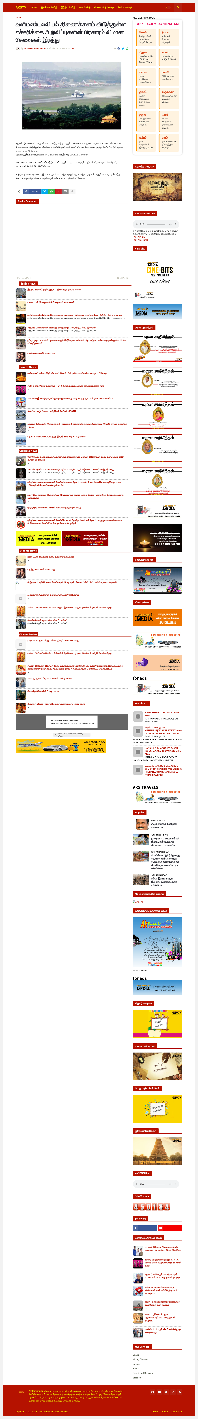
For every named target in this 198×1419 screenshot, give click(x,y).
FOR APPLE (139, 237)
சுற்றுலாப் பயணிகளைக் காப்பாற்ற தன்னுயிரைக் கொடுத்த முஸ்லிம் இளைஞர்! (62, 327)
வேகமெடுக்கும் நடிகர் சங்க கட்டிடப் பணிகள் (47, 620)
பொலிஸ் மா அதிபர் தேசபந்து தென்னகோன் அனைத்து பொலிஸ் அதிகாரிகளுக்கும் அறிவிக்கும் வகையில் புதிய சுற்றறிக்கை (165, 862)
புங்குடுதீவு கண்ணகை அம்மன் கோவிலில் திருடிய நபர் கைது (54, 507)
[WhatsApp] (127, 48)
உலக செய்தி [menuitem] (85, 7)
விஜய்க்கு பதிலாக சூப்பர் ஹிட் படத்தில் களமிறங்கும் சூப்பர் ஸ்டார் (56, 704)
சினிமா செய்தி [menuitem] (125, 7)
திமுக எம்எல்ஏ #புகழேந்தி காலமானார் (164, 825)
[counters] (151, 1210)
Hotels (136, 1368)
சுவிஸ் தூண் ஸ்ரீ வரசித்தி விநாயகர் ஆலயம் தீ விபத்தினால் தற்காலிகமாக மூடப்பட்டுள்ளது (67, 373)
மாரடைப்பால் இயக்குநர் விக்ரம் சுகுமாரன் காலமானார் (51, 302)
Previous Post (24, 278)
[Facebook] (118, 48)
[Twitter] (123, 48)
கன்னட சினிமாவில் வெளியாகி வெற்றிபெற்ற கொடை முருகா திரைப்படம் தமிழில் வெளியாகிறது (70, 607)
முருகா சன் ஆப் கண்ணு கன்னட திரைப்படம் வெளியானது (53, 595)
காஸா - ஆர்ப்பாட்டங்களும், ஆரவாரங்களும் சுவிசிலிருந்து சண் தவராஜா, (160, 1317)
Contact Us (177, 1411)
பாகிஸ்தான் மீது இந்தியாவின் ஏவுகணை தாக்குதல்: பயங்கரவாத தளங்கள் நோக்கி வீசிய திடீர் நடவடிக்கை (75, 315)
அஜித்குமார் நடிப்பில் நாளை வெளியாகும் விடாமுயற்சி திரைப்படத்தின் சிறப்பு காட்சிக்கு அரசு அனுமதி (72, 582)
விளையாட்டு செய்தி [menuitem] (104, 7)
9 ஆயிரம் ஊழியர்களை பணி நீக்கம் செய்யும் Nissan (52, 411)
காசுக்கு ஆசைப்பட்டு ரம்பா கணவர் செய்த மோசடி (50, 678)
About (165, 1411)
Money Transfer (140, 1359)
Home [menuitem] (34, 7)
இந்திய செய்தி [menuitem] (68, 7)
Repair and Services (143, 1373)
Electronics (138, 1377)
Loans (136, 1355)
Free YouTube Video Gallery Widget (70, 735)
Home (19, 17)
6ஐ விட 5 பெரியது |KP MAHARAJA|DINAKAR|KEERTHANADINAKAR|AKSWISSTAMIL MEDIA (163, 730)
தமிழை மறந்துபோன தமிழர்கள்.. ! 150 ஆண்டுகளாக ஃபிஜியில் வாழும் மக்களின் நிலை (66, 386)
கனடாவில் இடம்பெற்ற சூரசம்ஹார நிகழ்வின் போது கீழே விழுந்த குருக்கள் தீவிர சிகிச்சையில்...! (70, 398)
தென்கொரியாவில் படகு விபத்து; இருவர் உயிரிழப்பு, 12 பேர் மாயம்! (57, 436)
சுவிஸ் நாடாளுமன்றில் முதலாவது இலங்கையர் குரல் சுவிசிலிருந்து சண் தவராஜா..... (161, 1290)
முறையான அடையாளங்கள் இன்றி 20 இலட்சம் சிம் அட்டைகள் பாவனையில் (165, 841)
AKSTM (21, 7)
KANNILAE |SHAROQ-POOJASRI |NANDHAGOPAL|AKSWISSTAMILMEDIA (163, 751)
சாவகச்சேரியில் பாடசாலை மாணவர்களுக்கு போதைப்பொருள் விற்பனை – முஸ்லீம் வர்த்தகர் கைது (71, 469)
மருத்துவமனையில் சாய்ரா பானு (41, 353)
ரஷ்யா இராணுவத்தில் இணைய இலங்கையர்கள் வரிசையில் (164, 882)
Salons (136, 1364)
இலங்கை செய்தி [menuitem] (49, 7)
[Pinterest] (58, 191)
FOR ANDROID (140, 240)
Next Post (122, 278)
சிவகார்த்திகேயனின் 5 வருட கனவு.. (44, 691)
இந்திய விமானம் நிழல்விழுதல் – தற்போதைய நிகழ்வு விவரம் (54, 289)
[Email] (65, 191)
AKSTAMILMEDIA (41, 1411)
